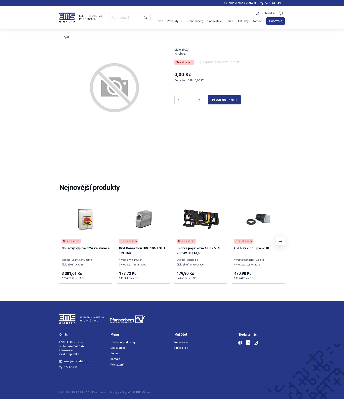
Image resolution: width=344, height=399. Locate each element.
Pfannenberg (195, 21)
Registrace (181, 342)
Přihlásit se (181, 347)
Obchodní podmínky (122, 342)
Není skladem (184, 62)
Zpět (66, 37)
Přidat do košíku (224, 100)
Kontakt (257, 21)
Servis (230, 21)
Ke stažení (116, 364)
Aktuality (243, 21)
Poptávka (275, 21)
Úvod (160, 21)
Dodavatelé (214, 21)
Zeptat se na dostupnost (220, 62)
